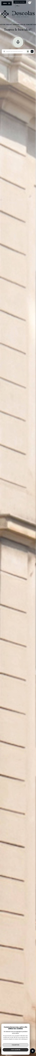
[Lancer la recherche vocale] (18, 42)
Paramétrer (15, 1045)
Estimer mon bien (20, 2)
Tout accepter (15, 1049)
